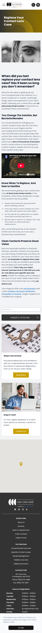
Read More (21, 375)
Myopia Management (21, 556)
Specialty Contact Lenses (21, 552)
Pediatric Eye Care (21, 560)
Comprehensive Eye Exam (21, 548)
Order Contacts (21, 534)
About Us (21, 522)
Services (21, 526)
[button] (4, 4)
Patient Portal (21, 538)
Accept (21, 628)
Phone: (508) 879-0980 (21, 580)
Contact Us (21, 431)
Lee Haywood (29, 288)
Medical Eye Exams (21, 564)
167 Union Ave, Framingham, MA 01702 (21, 575)
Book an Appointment (21, 530)
